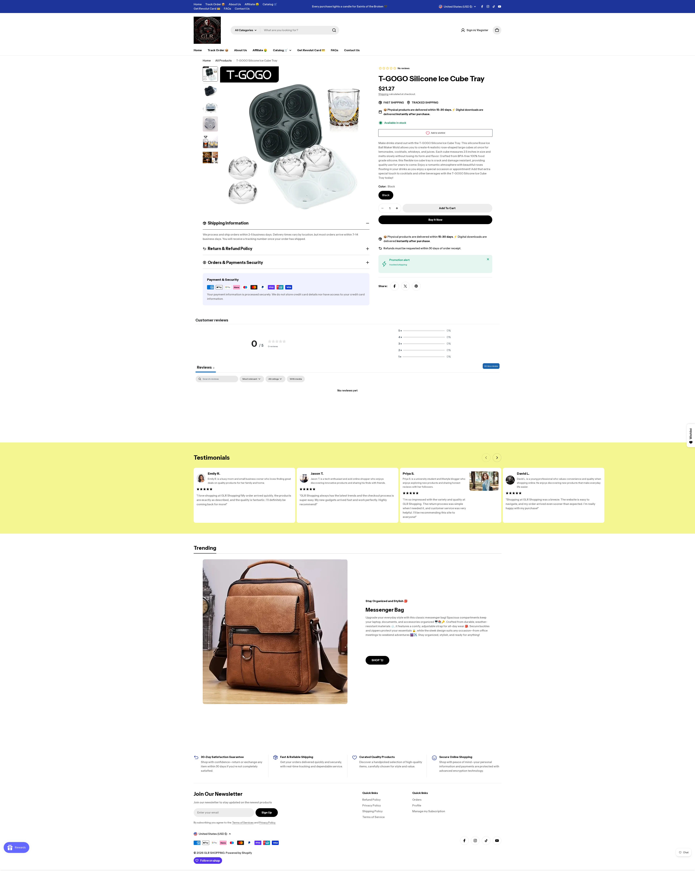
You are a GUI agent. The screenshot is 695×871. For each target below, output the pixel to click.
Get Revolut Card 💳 (207, 8)
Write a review (491, 366)
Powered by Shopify (239, 853)
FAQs (227, 8)
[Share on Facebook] (394, 286)
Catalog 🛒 (270, 4)
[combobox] (285, 30)
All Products (223, 60)
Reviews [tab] (205, 367)
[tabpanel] (347, 403)
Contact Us (242, 8)
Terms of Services (243, 822)
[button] (424, 331)
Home (198, 4)
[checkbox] (296, 379)
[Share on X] (405, 286)
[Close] (488, 259)
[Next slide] (497, 457)
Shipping (383, 94)
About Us (235, 4)
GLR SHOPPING (214, 853)
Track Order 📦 (215, 4)
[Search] (334, 30)
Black (385, 195)
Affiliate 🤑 (252, 4)
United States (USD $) (458, 6)
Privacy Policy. (267, 822)
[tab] (205, 549)
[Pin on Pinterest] (416, 286)
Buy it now (435, 219)
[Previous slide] (486, 457)
